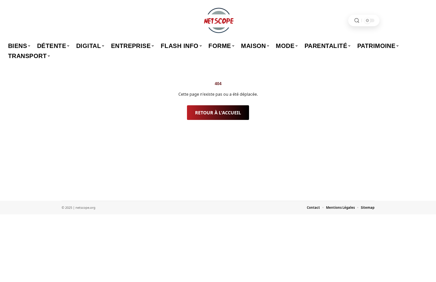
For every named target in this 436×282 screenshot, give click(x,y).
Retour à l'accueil (218, 113)
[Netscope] (218, 20)
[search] (357, 20)
